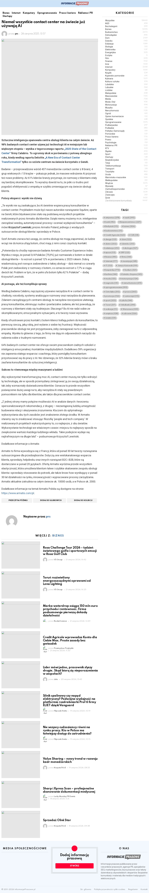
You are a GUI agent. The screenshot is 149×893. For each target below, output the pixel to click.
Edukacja (126, 44)
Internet (126, 67)
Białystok (111, 226)
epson (110, 253)
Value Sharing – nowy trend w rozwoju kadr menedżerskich (70, 760)
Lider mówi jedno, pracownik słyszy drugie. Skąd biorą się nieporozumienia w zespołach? (70, 670)
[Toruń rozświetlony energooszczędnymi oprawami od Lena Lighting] (20, 585)
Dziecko (126, 41)
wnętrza (111, 314)
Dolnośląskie (126, 35)
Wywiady (126, 186)
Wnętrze (126, 183)
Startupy (126, 157)
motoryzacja (129, 279)
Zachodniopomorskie (126, 189)
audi (130, 218)
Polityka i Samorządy (126, 131)
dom (126, 239)
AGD (126, 23)
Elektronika (126, 49)
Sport (126, 154)
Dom (126, 38)
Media (126, 99)
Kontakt (144, 889)
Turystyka (126, 171)
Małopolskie (126, 93)
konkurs (131, 270)
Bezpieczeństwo (130, 222)
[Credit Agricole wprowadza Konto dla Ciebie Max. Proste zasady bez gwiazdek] (20, 644)
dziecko (128, 244)
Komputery (126, 70)
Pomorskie (126, 134)
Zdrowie (126, 192)
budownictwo (113, 231)
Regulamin (133, 889)
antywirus (112, 218)
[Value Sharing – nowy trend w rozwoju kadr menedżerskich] (20, 764)
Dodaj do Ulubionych (51, 500)
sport (110, 300)
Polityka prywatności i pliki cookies (109, 889)
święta (110, 318)
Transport (126, 169)
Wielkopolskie (126, 180)
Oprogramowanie (126, 122)
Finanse (126, 61)
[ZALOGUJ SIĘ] (146, 4)
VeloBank (128, 305)
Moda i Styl (126, 102)
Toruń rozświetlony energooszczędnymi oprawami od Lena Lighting (67, 581)
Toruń (110, 305)
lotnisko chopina (132, 274)
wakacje (111, 309)
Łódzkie (126, 90)
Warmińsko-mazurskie (126, 177)
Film (126, 58)
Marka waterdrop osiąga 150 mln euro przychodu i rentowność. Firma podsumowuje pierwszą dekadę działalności (70, 611)
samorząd (132, 296)
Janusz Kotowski (127, 266)
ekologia (131, 248)
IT (108, 266)
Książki (126, 73)
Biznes (58, 535)
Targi (126, 163)
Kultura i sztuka (126, 81)
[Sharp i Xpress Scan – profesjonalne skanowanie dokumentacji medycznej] (20, 794)
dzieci (111, 244)
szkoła (126, 300)
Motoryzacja (126, 105)
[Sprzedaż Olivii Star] (20, 824)
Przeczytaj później (18, 500)
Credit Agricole (115, 235)
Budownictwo (126, 32)
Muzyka (126, 107)
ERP (125, 253)
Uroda (126, 174)
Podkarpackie (126, 125)
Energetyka (126, 52)
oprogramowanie (116, 287)
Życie (126, 198)
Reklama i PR (126, 145)
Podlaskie (126, 128)
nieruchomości (132, 283)
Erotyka (126, 55)
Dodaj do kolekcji (83, 500)
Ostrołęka (112, 292)
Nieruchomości (126, 110)
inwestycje (130, 261)
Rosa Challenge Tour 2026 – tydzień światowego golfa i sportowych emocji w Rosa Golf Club (70, 551)
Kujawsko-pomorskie (126, 76)
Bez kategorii (126, 26)
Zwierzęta (126, 195)
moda (110, 279)
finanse (111, 257)
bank (110, 222)
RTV (126, 148)
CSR (134, 235)
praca (131, 292)
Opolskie (126, 119)
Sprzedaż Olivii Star (57, 820)
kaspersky (112, 270)
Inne (126, 64)
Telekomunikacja (126, 166)
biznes (129, 226)
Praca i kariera (126, 137)
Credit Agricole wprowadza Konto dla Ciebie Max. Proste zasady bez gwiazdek (70, 640)
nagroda (111, 283)
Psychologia (126, 142)
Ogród (126, 113)
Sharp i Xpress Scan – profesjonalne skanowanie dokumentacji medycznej (69, 790)
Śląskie (126, 151)
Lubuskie (126, 87)
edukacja (112, 248)
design (111, 239)
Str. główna (85, 889)
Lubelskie (126, 84)
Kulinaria (126, 78)
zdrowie (130, 314)
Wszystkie (126, 20)
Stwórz (74, 866)
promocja (112, 296)
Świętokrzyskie (126, 160)
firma (126, 257)
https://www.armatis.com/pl (17, 493)
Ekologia (126, 46)
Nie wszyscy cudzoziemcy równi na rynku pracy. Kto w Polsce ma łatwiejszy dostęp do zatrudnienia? (67, 730)
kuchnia (111, 274)
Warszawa (130, 309)
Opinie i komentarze (126, 116)
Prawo (126, 139)
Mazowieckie (126, 96)
